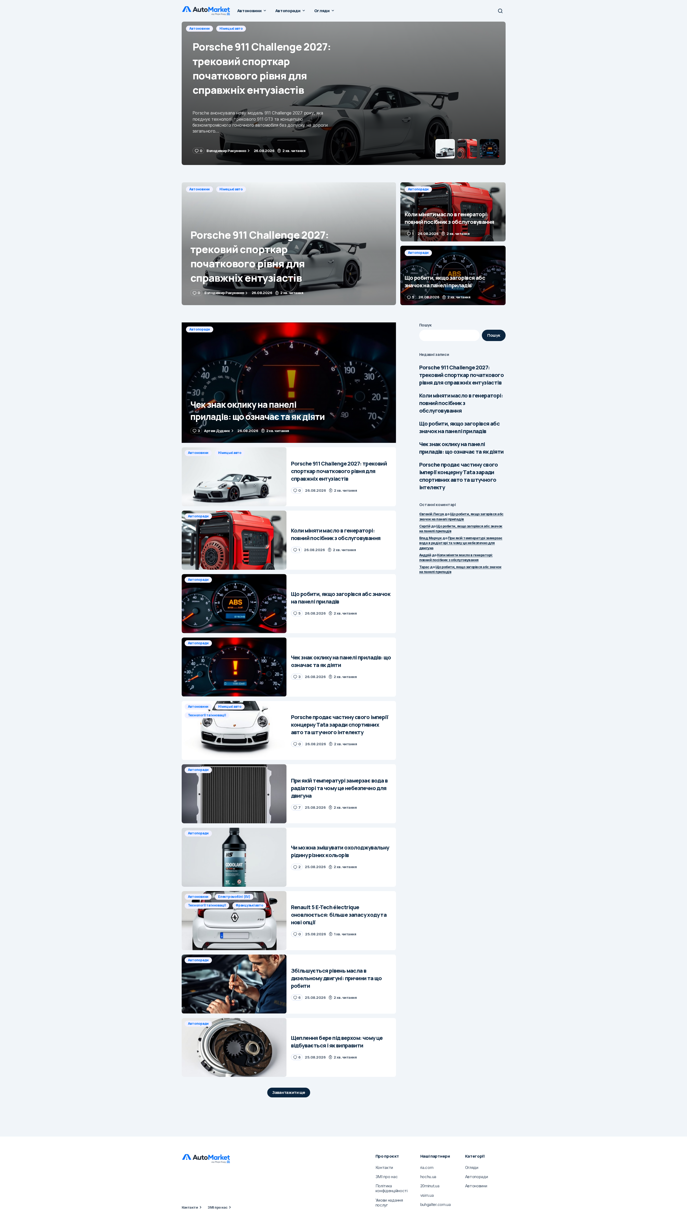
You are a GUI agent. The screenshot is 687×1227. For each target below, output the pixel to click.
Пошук (425, 325)
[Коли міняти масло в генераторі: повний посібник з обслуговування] (344, 93)
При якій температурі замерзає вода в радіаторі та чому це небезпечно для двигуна (460, 543)
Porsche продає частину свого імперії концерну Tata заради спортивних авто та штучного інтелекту (458, 476)
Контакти (190, 1207)
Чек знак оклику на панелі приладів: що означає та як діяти (461, 447)
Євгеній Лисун (431, 514)
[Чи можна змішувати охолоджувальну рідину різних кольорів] (234, 857)
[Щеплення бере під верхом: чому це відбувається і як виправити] (234, 1047)
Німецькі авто (231, 189)
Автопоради (199, 28)
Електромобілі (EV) (234, 896)
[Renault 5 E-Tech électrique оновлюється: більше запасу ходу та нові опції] (234, 920)
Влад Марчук (430, 538)
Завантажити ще (288, 1092)
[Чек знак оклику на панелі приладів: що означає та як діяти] (289, 382)
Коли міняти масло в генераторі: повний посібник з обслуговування (461, 403)
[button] (500, 10)
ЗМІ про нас (217, 1207)
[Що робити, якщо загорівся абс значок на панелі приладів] (453, 275)
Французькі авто (249, 905)
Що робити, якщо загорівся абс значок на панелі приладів (459, 427)
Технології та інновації (207, 715)
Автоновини (199, 189)
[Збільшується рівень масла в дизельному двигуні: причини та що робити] (234, 984)
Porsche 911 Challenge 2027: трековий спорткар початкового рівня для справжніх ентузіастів (461, 375)
